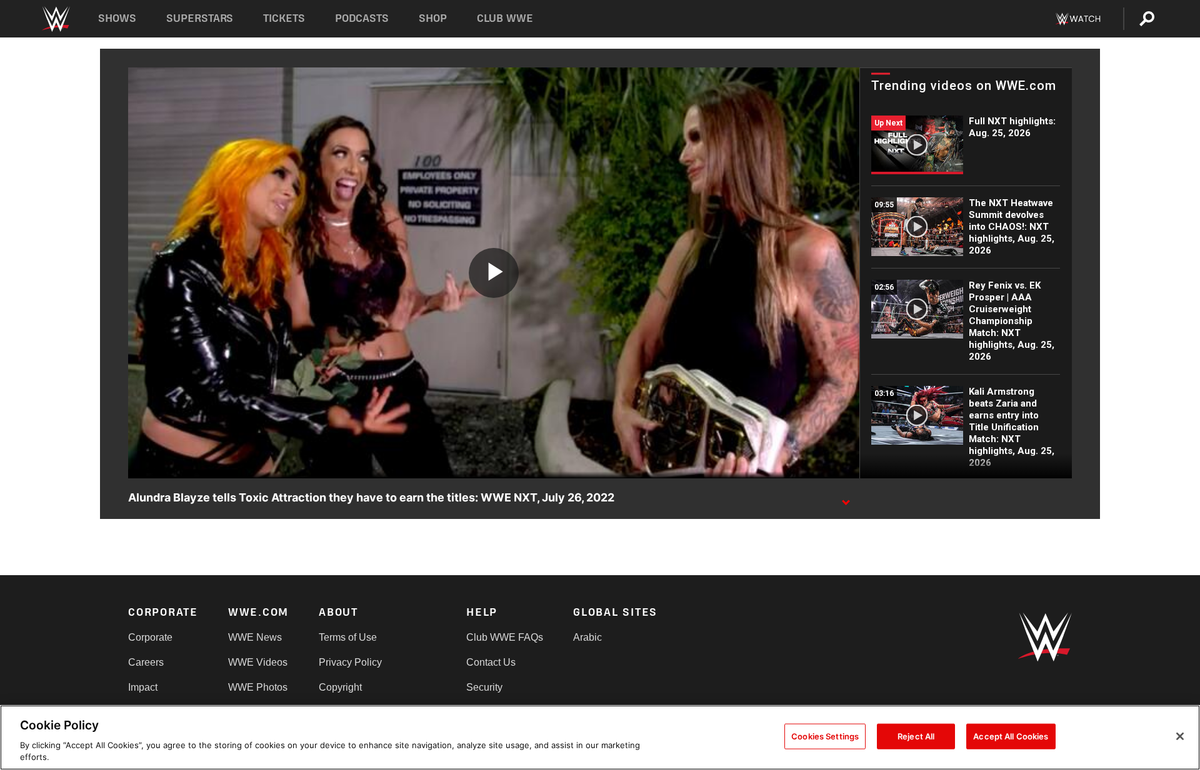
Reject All (916, 736)
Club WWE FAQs (504, 637)
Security (484, 687)
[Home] (55, 19)
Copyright (340, 687)
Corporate (150, 637)
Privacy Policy (350, 662)
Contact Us (491, 662)
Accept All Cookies (1010, 736)
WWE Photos (258, 687)
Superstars (200, 18)
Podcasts (362, 18)
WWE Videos (258, 662)
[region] (600, 737)
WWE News (255, 637)
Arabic (587, 637)
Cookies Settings (825, 736)
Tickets (284, 18)
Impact (143, 687)
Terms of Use (348, 637)
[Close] (1180, 736)
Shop (433, 18)
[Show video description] (845, 498)
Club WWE (505, 18)
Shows (117, 18)
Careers (146, 662)
